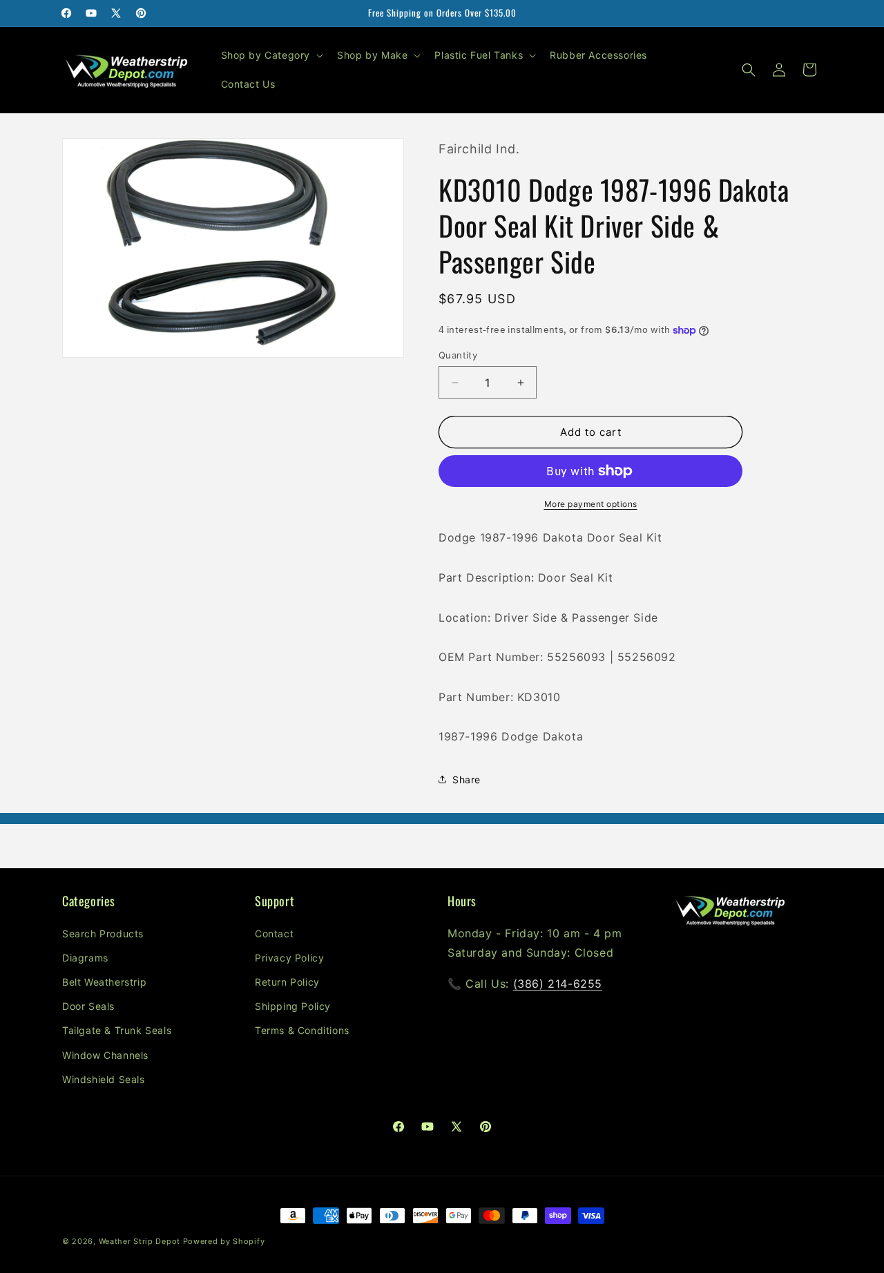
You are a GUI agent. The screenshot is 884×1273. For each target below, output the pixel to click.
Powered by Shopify (224, 1241)
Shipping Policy (293, 1006)
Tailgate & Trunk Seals (116, 1030)
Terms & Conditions (302, 1030)
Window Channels (105, 1055)
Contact (274, 933)
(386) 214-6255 (557, 983)
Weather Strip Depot (139, 1241)
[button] (271, 55)
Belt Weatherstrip (104, 982)
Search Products (103, 933)
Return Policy (287, 982)
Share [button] (466, 779)
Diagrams (85, 958)
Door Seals (88, 1006)
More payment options (590, 504)
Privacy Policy (289, 958)
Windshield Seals (103, 1079)
